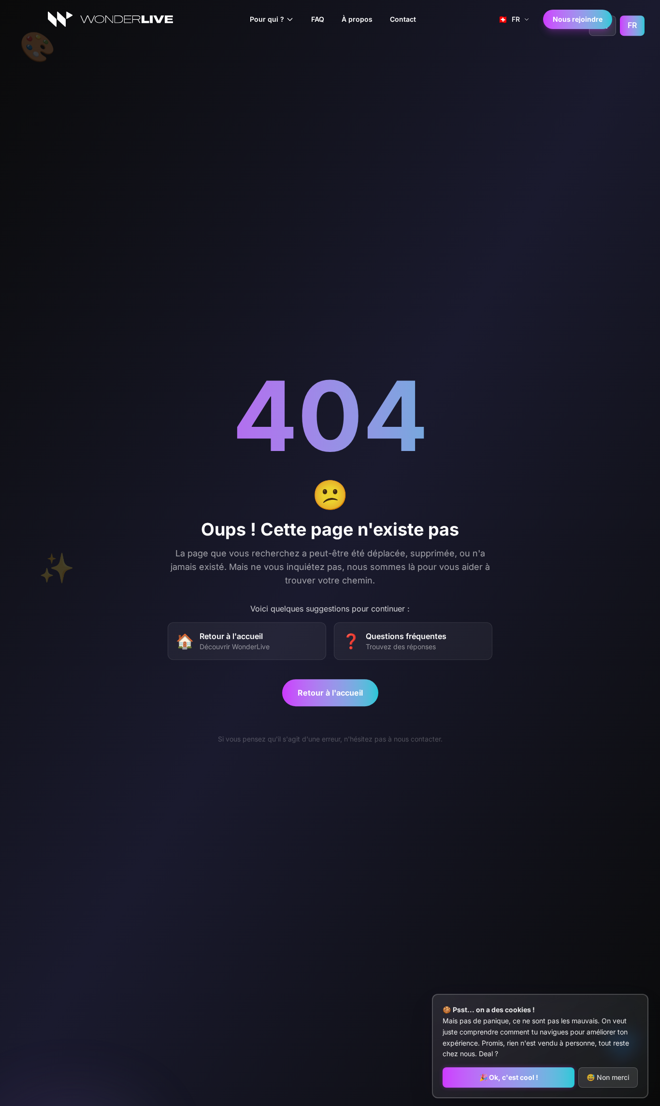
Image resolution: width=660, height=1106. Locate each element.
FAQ (317, 19)
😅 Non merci (608, 1077)
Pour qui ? (267, 19)
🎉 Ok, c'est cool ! (508, 1077)
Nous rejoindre (578, 19)
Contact (403, 19)
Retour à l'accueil (330, 693)
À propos (357, 19)
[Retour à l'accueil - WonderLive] (110, 19)
